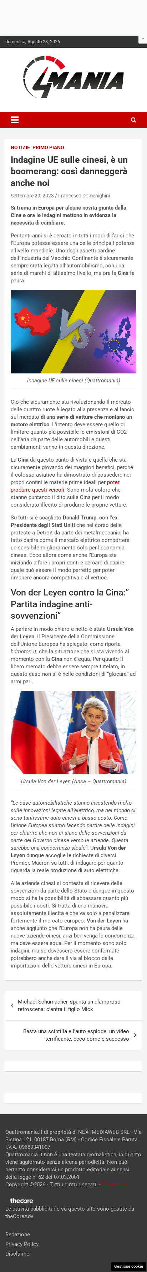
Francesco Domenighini (84, 195)
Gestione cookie (128, 1266)
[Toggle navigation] (14, 120)
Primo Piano (48, 147)
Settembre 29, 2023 (32, 195)
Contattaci (114, 1184)
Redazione (17, 1234)
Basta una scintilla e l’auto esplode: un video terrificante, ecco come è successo (76, 1035)
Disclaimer (18, 1254)
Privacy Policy (22, 1244)
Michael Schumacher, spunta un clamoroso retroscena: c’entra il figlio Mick (69, 1005)
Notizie (20, 147)
